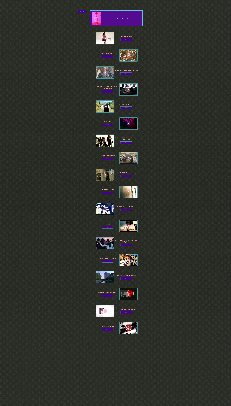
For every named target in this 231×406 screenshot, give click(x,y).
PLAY (126, 39)
